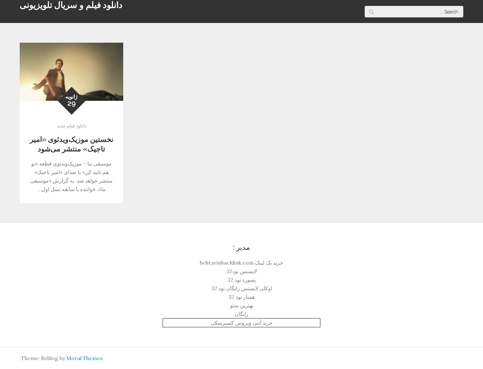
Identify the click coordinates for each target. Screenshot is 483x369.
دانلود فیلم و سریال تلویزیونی (71, 5)
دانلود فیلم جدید (71, 125)
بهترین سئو (241, 305)
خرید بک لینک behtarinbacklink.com (241, 262)
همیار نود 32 (241, 296)
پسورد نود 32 (241, 279)
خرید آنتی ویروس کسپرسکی (242, 322)
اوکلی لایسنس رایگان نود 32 (241, 288)
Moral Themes (84, 358)
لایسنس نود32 (241, 271)
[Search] (371, 11)
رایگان (241, 314)
